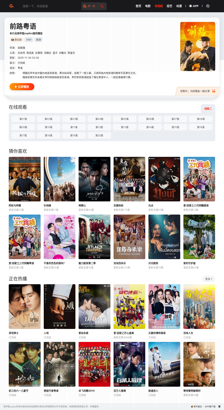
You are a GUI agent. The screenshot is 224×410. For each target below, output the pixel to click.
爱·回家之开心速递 (124, 332)
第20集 (99, 135)
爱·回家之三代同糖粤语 (21, 263)
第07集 (175, 118)
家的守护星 (189, 263)
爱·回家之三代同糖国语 (196, 205)
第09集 (23, 127)
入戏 (46, 332)
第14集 (150, 127)
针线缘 (47, 205)
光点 (150, 205)
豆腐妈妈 (118, 205)
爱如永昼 (83, 332)
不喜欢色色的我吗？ (55, 263)
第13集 (125, 127)
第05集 (125, 118)
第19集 (74, 135)
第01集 (23, 118)
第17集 (23, 135)
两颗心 (82, 205)
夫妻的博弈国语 (157, 332)
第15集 (175, 127)
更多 (207, 278)
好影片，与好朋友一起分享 (195, 90)
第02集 (48, 118)
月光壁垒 (153, 263)
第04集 (99, 118)
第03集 (74, 118)
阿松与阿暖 (15, 205)
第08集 (201, 118)
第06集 (150, 118)
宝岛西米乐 (120, 263)
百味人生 (188, 332)
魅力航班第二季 (87, 263)
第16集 (201, 127)
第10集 (48, 127)
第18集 (48, 135)
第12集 (99, 127)
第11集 (74, 127)
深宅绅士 (14, 332)
